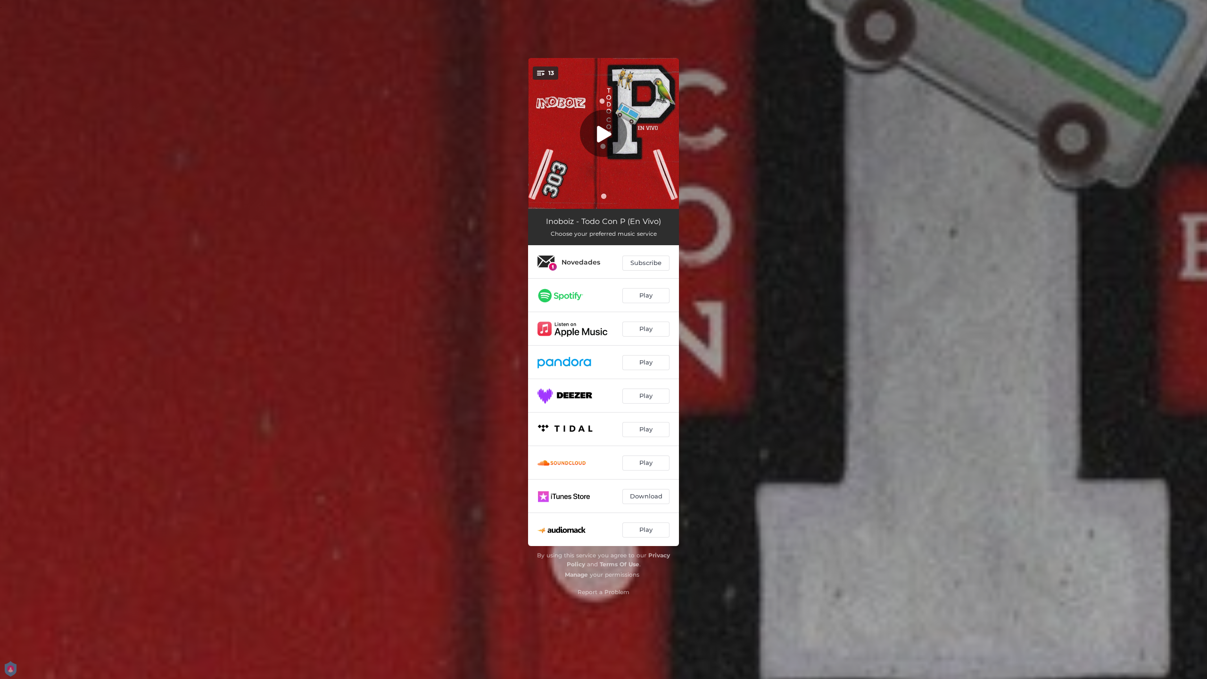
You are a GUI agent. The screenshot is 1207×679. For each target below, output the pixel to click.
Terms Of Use (619, 564)
